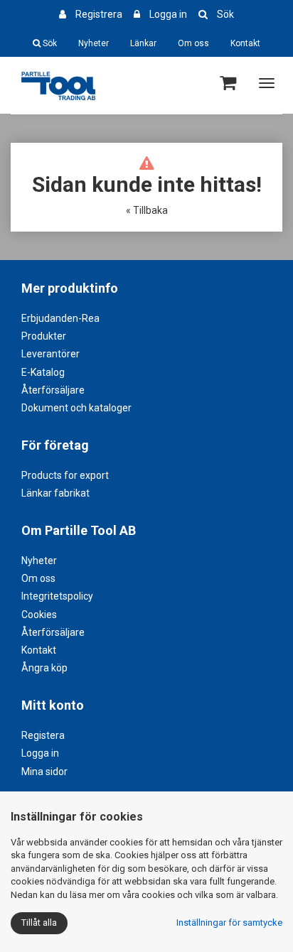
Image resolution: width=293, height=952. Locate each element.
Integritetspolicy (57, 596)
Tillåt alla (39, 922)
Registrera (98, 14)
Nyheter (93, 43)
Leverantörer (50, 353)
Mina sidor (44, 771)
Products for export (65, 475)
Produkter (43, 336)
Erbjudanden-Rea (60, 318)
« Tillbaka (147, 210)
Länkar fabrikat (55, 493)
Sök (225, 14)
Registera (43, 735)
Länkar (143, 43)
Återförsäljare (53, 390)
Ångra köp (44, 668)
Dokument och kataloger (76, 407)
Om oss (193, 43)
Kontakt (245, 43)
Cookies (39, 614)
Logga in (168, 14)
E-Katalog (43, 372)
